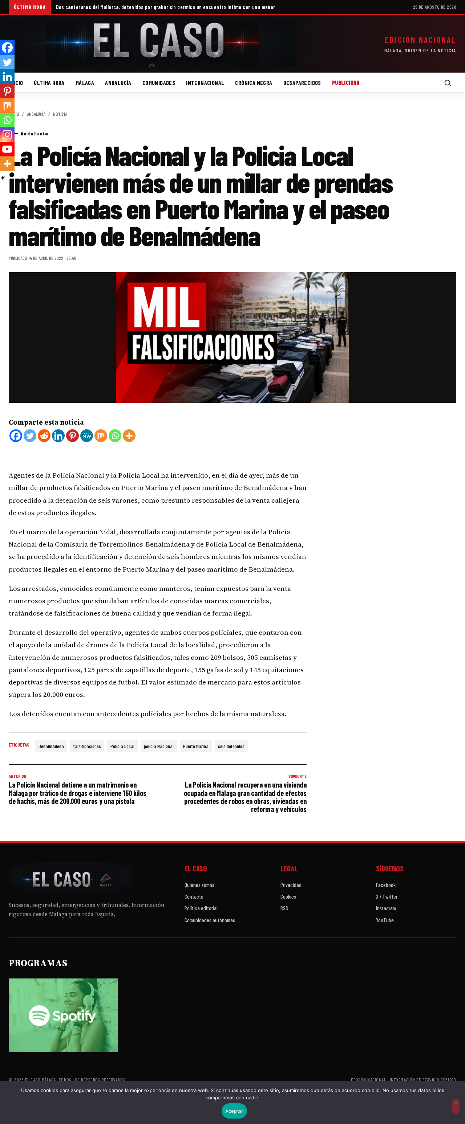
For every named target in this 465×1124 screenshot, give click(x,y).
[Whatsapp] (115, 435)
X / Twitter (386, 896)
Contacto (194, 896)
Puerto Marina (196, 746)
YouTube (385, 920)
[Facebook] (15, 435)
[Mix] (100, 435)
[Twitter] (30, 435)
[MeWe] (86, 435)
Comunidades (158, 82)
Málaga (85, 82)
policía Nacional (159, 746)
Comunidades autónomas (210, 920)
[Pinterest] (72, 435)
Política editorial (201, 908)
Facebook (386, 885)
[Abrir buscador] (447, 83)
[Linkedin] (58, 435)
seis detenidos (231, 746)
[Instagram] (7, 134)
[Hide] (3, 178)
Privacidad (291, 885)
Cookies (288, 896)
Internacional (205, 82)
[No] (456, 1106)
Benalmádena (51, 746)
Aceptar (234, 1111)
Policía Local (122, 746)
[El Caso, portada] (152, 44)
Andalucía (118, 82)
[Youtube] (7, 149)
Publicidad (346, 82)
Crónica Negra (253, 82)
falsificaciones (87, 746)
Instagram (386, 908)
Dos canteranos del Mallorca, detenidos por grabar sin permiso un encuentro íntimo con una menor (165, 7)
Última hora (49, 82)
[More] (129, 435)
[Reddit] (44, 435)
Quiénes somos (199, 885)
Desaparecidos (302, 82)
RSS (284, 908)
